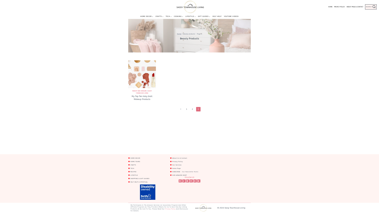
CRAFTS (133, 165)
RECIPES (133, 171)
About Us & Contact (179, 158)
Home (330, 7)
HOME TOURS (135, 161)
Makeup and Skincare (139, 91)
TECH (132, 168)
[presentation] (142, 74)
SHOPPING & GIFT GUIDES (139, 178)
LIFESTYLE (134, 175)
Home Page (176, 168)
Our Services (177, 165)
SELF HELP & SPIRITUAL (139, 182)
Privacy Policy (339, 7)
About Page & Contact (355, 7)
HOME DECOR (135, 158)
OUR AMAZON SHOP (179, 175)
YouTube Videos (231, 16)
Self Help (217, 16)
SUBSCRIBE (176, 171)
